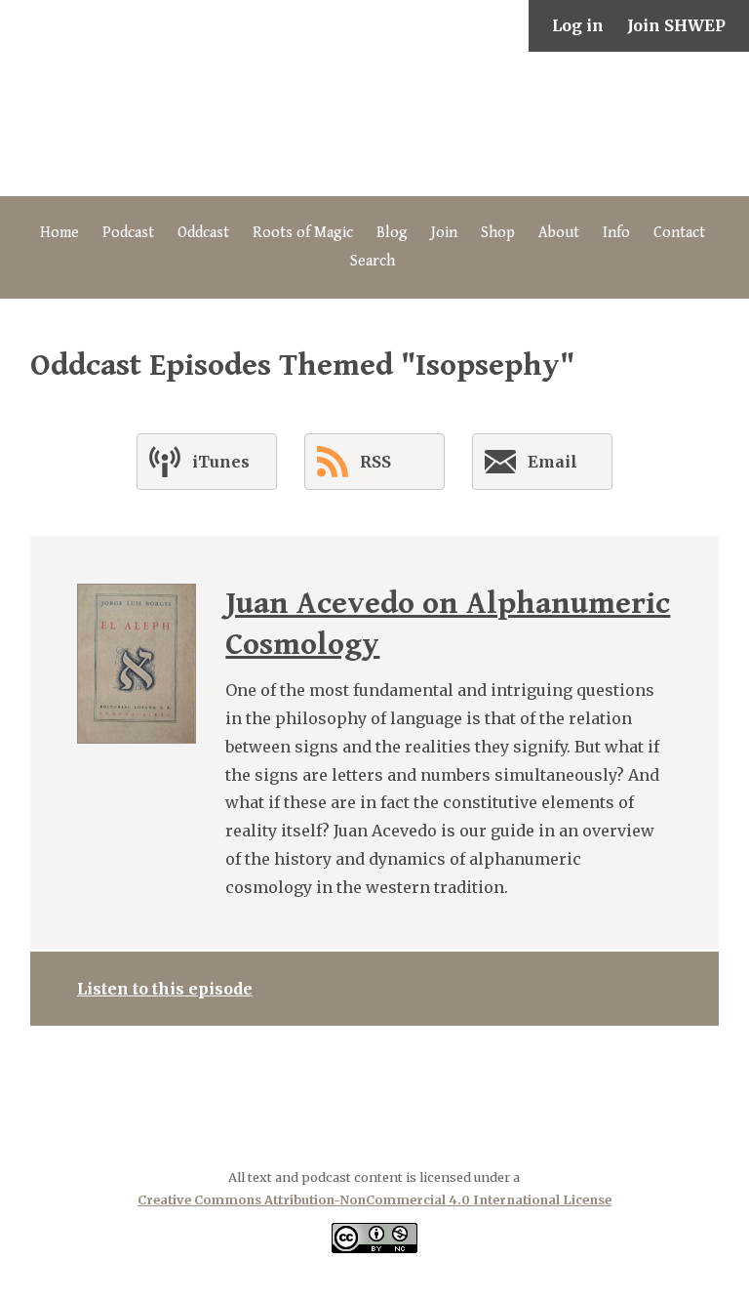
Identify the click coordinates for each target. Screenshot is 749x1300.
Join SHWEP (676, 25)
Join (444, 232)
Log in (578, 25)
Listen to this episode (165, 988)
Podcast (128, 232)
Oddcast (203, 232)
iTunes (221, 461)
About (558, 232)
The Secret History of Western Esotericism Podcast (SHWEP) (374, 124)
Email (552, 461)
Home (59, 232)
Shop (498, 232)
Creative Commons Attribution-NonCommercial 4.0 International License (374, 1199)
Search (372, 261)
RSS (375, 461)
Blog (392, 232)
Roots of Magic (303, 232)
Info (616, 232)
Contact (679, 232)
